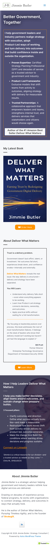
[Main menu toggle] (44, 5)
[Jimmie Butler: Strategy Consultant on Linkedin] (22, 524)
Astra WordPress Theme (30, 536)
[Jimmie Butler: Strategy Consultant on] (28, 524)
